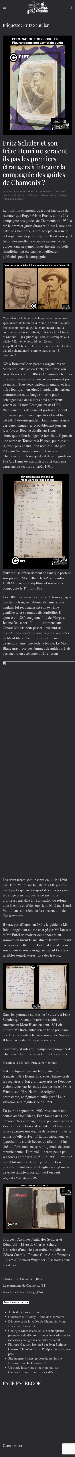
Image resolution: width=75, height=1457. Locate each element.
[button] (4, 7)
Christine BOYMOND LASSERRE (31, 191)
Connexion (12, 1445)
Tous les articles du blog (53, 195)
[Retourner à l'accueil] (37, 7)
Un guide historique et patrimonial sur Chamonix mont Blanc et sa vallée (33, 1369)
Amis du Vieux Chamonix (25, 1312)
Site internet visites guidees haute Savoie (35, 1358)
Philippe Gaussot (19, 1344)
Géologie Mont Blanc (22, 1330)
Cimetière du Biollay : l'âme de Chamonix (36, 1316)
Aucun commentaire (13, 198)
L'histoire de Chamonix (27, 195)
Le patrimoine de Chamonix (21, 1285)
